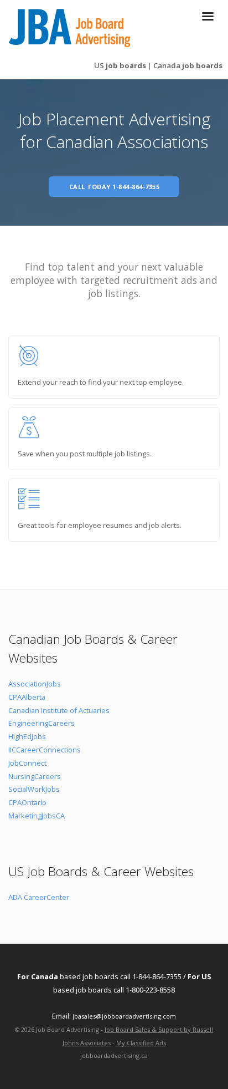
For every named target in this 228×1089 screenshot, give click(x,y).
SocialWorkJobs (34, 789)
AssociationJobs (34, 684)
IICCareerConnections (44, 750)
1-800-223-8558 (150, 990)
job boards (120, 65)
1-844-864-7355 (157, 976)
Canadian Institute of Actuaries (59, 710)
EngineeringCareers (41, 723)
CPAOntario (27, 802)
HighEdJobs (27, 736)
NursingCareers (34, 776)
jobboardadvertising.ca (114, 1055)
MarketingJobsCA (36, 816)
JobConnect (27, 763)
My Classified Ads (141, 1043)
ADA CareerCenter (38, 897)
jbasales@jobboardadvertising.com (124, 1016)
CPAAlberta (26, 697)
